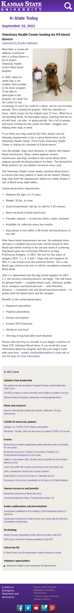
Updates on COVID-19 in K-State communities (26, 427)
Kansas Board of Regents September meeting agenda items (32, 397)
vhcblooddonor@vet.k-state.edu (48, 352)
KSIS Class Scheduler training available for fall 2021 (28, 539)
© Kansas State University (46, 596)
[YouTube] (36, 608)
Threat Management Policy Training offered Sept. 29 (29, 498)
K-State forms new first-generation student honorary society (32, 552)
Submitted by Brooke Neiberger (20, 43)
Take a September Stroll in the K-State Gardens (26, 471)
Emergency (8, 590)
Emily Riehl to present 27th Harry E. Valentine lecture (29, 476)
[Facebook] (20, 608)
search (68, 6)
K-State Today (24, 18)
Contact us (7, 587)
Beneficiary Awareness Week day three (23, 493)
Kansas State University (36, 6)
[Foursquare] (44, 608)
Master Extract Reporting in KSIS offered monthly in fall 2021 (33, 535)
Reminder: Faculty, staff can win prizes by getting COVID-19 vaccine (37, 431)
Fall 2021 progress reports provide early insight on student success (36, 393)
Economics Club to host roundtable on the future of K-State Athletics (36, 480)
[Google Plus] (52, 608)
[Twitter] (28, 608)
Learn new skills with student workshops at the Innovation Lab (33, 467)
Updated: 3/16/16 (42, 599)
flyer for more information (25, 356)
